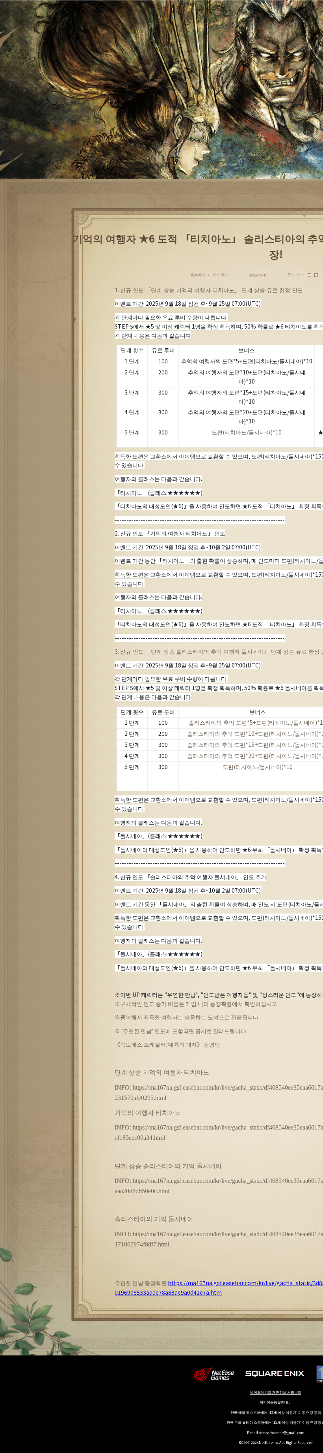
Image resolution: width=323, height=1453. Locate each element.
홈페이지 (198, 274)
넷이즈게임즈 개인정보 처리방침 (275, 1392)
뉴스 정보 (220, 274)
